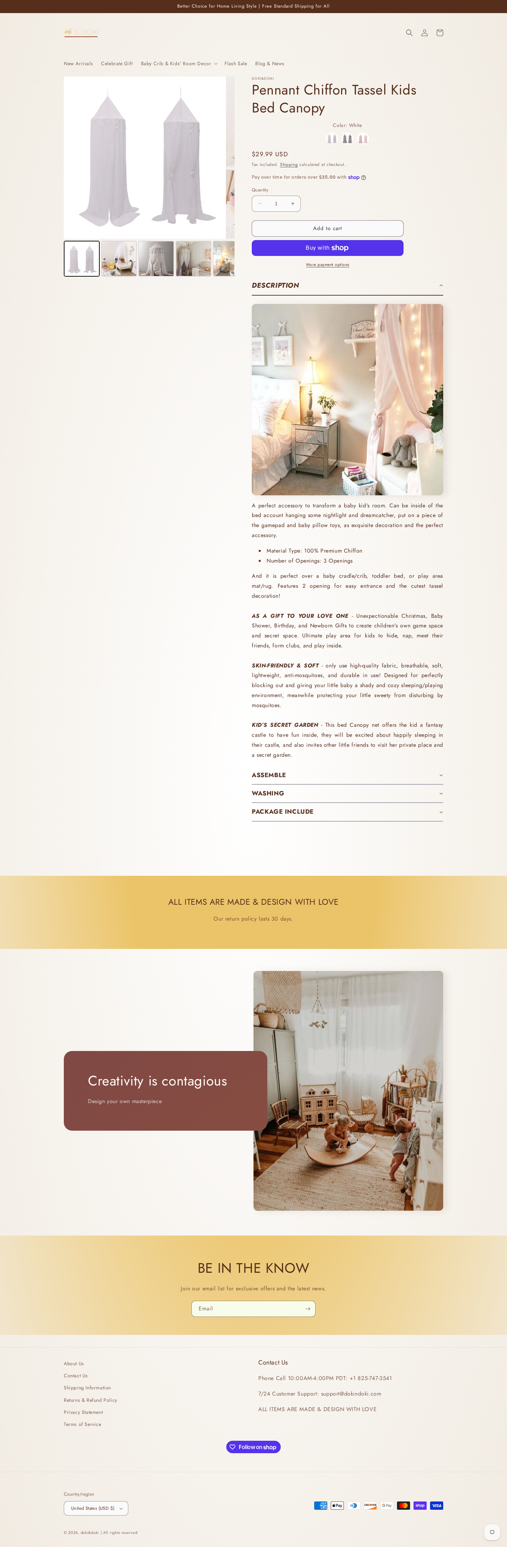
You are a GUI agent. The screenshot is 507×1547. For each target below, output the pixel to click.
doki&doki (90, 1532)
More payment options (327, 264)
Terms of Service (82, 1424)
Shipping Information (87, 1387)
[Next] (225, 157)
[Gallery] (149, 178)
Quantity (260, 190)
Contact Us (76, 1375)
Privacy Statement (83, 1412)
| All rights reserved (119, 1532)
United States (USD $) (93, 1508)
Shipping (289, 164)
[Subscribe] (307, 1309)
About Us (74, 1363)
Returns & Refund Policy (90, 1400)
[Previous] (74, 157)
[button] (179, 63)
